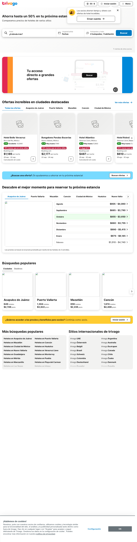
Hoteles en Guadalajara (14, 354)
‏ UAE (75, 338)
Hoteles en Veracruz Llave (46, 350)
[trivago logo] (9, 4)
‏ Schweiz (77, 354)
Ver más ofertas (122, 102)
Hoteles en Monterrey (44, 354)
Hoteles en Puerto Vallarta (46, 338)
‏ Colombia (78, 358)
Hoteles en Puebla (43, 358)
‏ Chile (107, 354)
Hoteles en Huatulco (44, 346)
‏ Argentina (109, 338)
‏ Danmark (108, 362)
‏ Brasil (76, 350)
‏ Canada (108, 350)
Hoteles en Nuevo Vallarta (15, 350)
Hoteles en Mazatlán (13, 342)
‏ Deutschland (79, 362)
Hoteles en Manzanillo (14, 362)
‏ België (76, 346)
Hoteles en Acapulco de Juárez (18, 338)
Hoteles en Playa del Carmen (48, 362)
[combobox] (29, 33)
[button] (29, 33)
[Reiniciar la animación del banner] (115, 89)
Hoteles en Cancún (43, 342)
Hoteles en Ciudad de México (17, 346)
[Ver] (33, 158)
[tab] (12, 108)
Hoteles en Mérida (12, 358)
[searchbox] (31, 34)
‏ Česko (107, 358)
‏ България (109, 346)
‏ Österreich (78, 342)
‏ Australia (108, 342)
